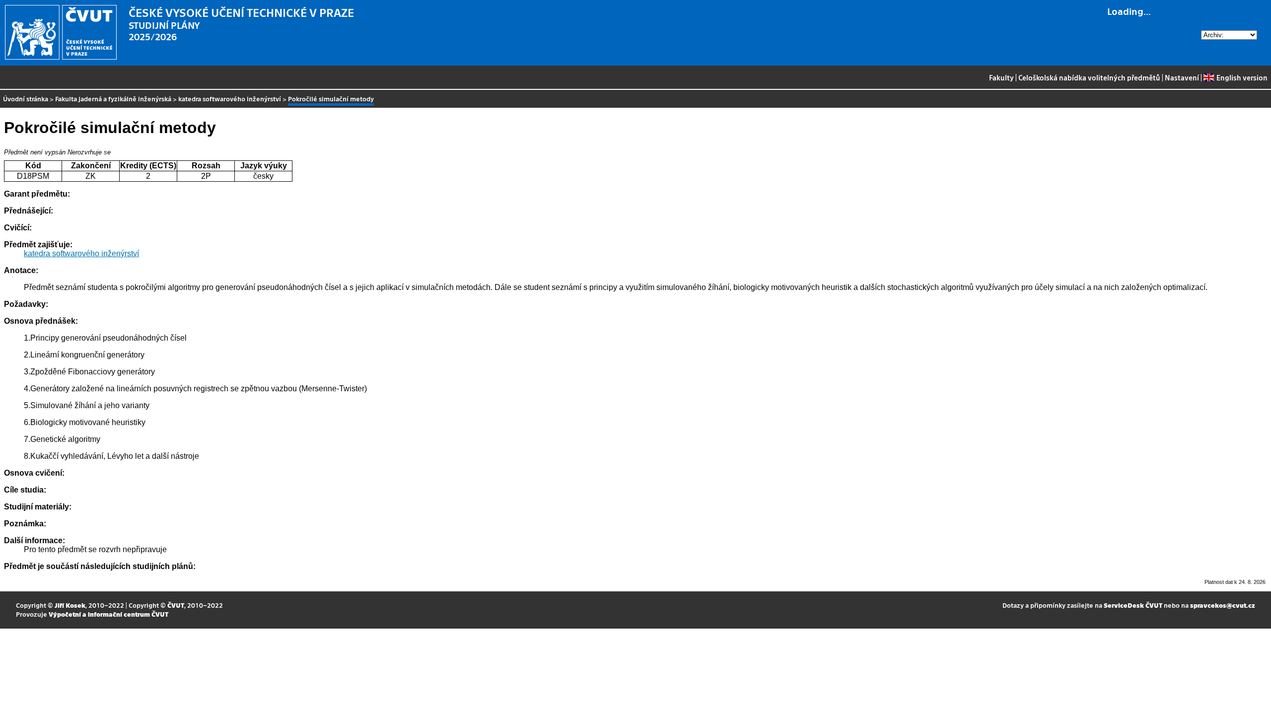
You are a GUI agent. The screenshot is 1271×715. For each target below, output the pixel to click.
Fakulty (1001, 77)
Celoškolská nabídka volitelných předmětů (1089, 77)
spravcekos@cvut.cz (1222, 605)
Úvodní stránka (25, 98)
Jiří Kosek (70, 605)
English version (1241, 77)
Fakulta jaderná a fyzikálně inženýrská (113, 98)
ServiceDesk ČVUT (1133, 605)
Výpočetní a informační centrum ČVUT (108, 614)
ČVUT (175, 605)
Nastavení (1182, 77)
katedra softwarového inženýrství (229, 98)
